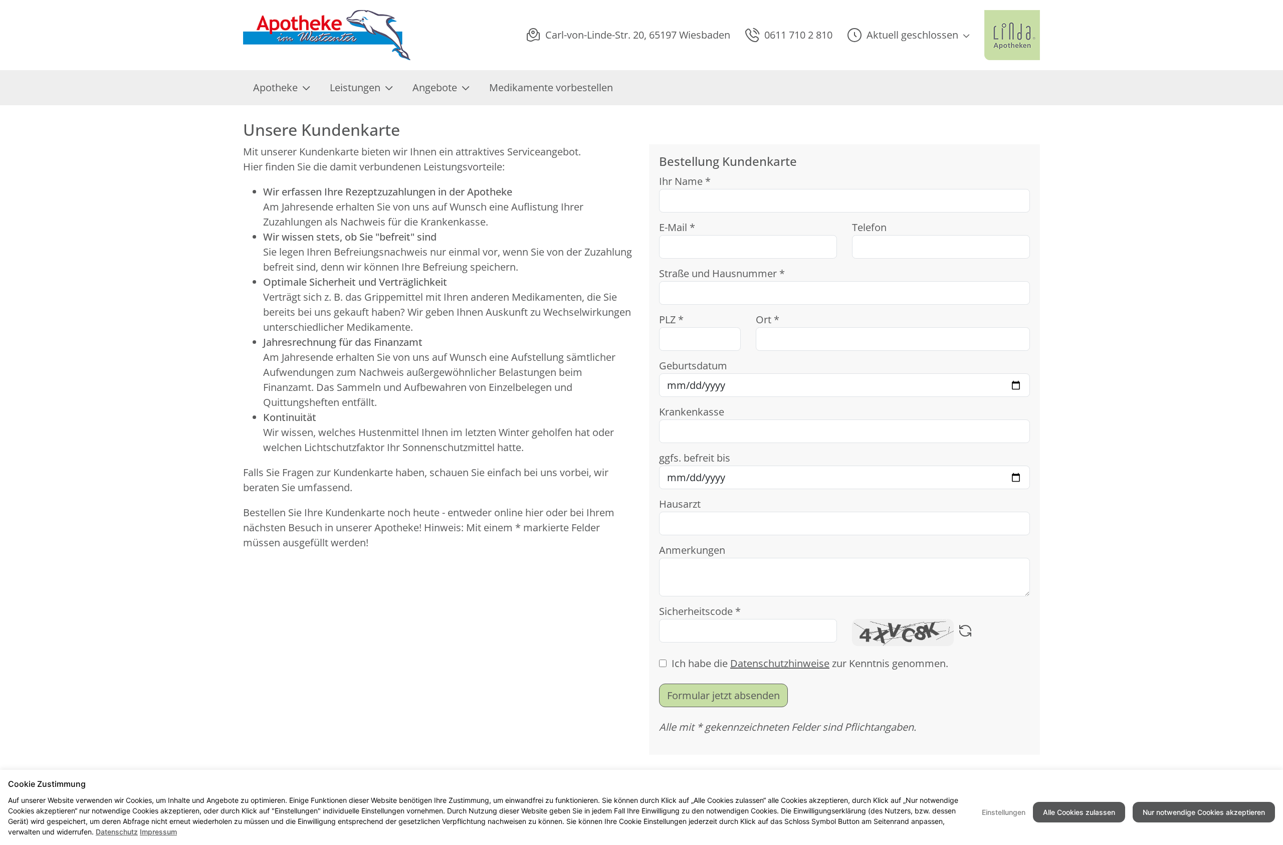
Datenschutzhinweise (779, 663)
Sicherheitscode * (700, 611)
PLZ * (671, 319)
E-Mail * (677, 227)
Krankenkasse (691, 411)
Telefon (869, 227)
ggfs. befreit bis (694, 458)
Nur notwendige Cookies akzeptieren (1204, 812)
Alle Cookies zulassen (1079, 812)
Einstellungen (1003, 812)
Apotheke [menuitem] (275, 87)
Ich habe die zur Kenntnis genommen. (810, 663)
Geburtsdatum (693, 365)
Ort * (767, 319)
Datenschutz (117, 831)
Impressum (158, 831)
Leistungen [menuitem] (355, 87)
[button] (908, 35)
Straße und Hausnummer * (722, 273)
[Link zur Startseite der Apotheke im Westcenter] (328, 35)
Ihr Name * (685, 181)
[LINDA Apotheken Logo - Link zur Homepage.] (1012, 35)
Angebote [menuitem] (434, 87)
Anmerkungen (692, 550)
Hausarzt (680, 504)
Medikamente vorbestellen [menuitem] (551, 87)
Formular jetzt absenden (723, 695)
